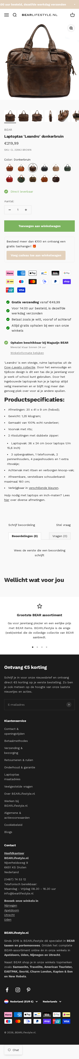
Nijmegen (10, 905)
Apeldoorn (11, 910)
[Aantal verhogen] (26, 210)
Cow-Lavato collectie (19, 367)
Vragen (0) (59, 536)
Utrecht (9, 915)
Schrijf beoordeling (21, 525)
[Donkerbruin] (32, 168)
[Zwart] (44, 168)
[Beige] (56, 168)
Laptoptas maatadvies (12, 777)
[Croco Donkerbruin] (56, 179)
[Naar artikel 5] (64, 116)
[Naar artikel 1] (10, 116)
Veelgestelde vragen (18, 786)
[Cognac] (9, 168)
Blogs (8, 832)
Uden (7, 919)
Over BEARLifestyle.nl (19, 793)
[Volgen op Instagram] (18, 990)
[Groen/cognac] (21, 179)
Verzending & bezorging (13, 750)
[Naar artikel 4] (50, 116)
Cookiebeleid (13, 824)
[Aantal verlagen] (9, 210)
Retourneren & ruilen (18, 760)
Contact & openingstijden (14, 731)
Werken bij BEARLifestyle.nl (16, 803)
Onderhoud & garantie (19, 767)
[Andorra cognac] (44, 179)
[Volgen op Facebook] (7, 990)
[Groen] (67, 168)
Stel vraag (63, 525)
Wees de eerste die (39, 553)
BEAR (8, 129)
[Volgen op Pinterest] (28, 990)
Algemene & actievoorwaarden (17, 815)
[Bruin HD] (32, 179)
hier (6, 500)
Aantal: (9, 201)
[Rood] (9, 179)
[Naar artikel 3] (37, 116)
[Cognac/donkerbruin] (21, 168)
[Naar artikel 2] (23, 116)
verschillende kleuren (43, 488)
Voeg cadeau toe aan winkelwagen (36, 255)
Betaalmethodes (16, 740)
